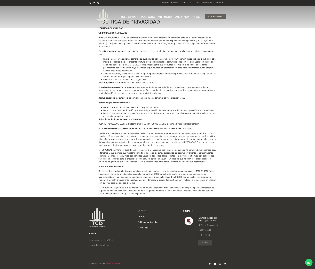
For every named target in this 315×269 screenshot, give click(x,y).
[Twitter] (94, 2)
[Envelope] (225, 264)
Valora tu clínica (148, 16)
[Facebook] (90, 2)
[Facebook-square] (215, 264)
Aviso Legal (143, 227)
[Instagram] (98, 2)
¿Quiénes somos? (182, 16)
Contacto (196, 16)
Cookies (141, 216)
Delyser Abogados (113, 263)
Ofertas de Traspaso (129, 16)
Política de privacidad (148, 222)
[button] (215, 16)
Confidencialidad (165, 16)
